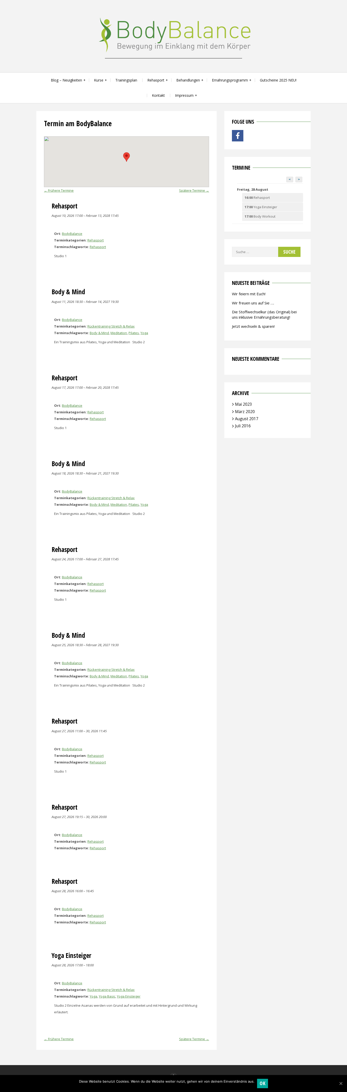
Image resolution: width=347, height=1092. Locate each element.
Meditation (119, 333)
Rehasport (155, 80)
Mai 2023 (243, 404)
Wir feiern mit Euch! (248, 293)
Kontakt (158, 95)
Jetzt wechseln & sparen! (253, 326)
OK (262, 1083)
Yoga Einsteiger (128, 996)
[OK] (340, 1083)
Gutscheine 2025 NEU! (278, 80)
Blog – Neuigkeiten (66, 80)
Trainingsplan (126, 80)
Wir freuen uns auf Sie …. (253, 302)
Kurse (98, 80)
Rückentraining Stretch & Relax (111, 326)
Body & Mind (99, 333)
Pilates (134, 333)
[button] (126, 157)
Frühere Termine (59, 190)
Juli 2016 (243, 426)
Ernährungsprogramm (230, 80)
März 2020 (245, 411)
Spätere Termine (194, 190)
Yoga (144, 333)
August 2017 (246, 418)
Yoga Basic (107, 996)
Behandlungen (188, 80)
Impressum (184, 95)
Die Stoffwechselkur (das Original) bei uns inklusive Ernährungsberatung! (264, 314)
